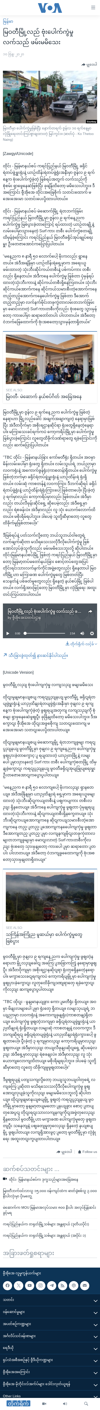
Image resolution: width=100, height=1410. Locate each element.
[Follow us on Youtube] (29, 1285)
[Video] (44, 1404)
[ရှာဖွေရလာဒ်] (86, 1404)
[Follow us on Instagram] (40, 1285)
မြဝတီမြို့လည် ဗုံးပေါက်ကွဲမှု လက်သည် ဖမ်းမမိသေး (51, 611)
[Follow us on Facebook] (7, 1285)
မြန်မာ (8, 21)
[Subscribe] (84, 1285)
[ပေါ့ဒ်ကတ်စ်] (73, 1285)
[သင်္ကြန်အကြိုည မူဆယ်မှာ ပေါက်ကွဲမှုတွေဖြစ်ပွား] (50, 897)
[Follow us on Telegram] (51, 1285)
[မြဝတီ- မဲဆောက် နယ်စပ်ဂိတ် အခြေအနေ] (50, 359)
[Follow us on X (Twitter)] (18, 1285)
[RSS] (62, 1285)
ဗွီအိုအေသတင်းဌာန (26, 617)
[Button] (89, 64)
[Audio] (65, 1404)
